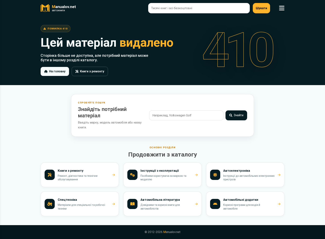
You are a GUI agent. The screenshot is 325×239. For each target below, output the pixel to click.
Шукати (261, 8)
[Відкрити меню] (281, 8)
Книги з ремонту (92, 71)
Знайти (238, 115)
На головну (57, 71)
